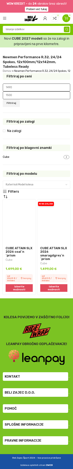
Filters (13, 191)
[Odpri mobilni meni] (4, 18)
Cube (9, 259)
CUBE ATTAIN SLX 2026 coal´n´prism (19, 251)
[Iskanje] (66, 29)
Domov (7, 71)
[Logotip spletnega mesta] (31, 18)
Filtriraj (11, 103)
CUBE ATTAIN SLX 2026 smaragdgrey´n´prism (53, 253)
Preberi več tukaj (36, 9)
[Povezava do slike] (36, 357)
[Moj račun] (45, 18)
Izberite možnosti (19, 288)
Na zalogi (14, 131)
